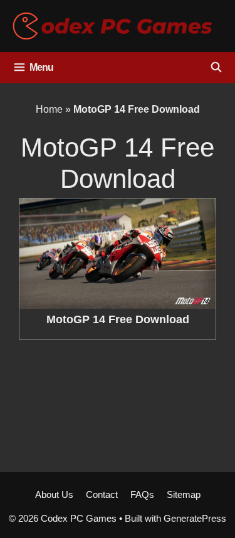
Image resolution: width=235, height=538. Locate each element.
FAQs (142, 494)
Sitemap (184, 494)
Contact (102, 494)
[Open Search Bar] (216, 67)
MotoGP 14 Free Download (117, 319)
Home (49, 109)
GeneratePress (195, 518)
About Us (54, 494)
